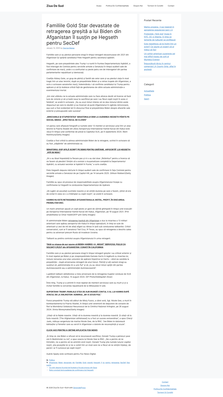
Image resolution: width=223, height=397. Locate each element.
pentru (107, 363)
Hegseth (96, 363)
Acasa (98, 6)
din (73, 363)
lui (103, 363)
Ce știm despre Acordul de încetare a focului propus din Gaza (73, 368)
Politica (52, 360)
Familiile (79, 363)
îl (101, 363)
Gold (84, 363)
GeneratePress (79, 388)
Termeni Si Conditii (155, 6)
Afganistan (53, 363)
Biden (60, 363)
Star (128, 363)
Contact (171, 6)
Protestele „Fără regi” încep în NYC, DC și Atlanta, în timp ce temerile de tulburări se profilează (159, 37)
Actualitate (149, 91)
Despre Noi (138, 6)
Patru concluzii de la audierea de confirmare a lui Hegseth (71, 370)
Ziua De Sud (55, 6)
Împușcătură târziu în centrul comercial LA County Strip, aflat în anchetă (160, 66)
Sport (146, 99)
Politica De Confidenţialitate (117, 6)
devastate (67, 363)
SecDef (123, 363)
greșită (90, 363)
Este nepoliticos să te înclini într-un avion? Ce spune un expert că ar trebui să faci (160, 47)
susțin (48, 365)
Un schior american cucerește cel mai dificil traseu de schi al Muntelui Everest (159, 57)
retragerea (115, 363)
